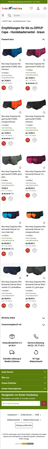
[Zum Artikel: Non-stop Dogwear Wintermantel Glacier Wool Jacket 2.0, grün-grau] (36, 270)
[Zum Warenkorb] (45, 8)
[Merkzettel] (31, 8)
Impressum (12, 415)
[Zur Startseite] (12, 8)
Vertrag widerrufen (24, 425)
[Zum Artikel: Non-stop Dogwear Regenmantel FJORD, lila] (36, 52)
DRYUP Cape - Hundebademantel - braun (17, 21)
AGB (37, 415)
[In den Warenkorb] (3, 88)
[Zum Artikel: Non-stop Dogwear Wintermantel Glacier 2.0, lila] (36, 160)
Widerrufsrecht (13, 420)
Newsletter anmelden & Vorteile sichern (18, 398)
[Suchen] (10, 16)
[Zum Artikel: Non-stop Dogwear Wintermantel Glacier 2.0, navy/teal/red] (12, 215)
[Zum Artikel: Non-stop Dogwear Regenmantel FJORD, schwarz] (36, 104)
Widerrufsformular (31, 420)
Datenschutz (26, 415)
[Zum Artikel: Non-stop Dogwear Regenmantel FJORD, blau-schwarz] (12, 52)
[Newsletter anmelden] (44, 403)
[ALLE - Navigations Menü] (2, 15)
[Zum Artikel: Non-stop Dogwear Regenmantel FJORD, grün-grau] (12, 160)
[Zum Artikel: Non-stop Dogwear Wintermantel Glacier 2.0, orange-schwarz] (36, 215)
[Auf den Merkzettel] (10, 88)
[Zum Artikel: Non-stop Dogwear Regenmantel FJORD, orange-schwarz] (12, 104)
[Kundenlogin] (38, 8)
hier (27, 439)
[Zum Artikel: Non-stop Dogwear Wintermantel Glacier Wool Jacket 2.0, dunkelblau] (12, 270)
